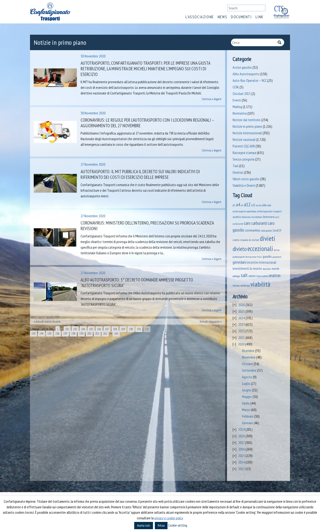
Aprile (246, 403)
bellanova (246, 217)
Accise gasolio (242, 67)
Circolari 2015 (242, 93)
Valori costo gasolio (246, 178)
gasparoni (276, 257)
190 (131, 329)
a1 (234, 205)
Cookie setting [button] (177, 525)
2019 (241, 429)
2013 (241, 468)
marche (275, 268)
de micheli (254, 240)
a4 (238, 204)
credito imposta (240, 240)
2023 (241, 324)
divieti (267, 238)
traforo (265, 276)
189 (123, 329)
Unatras (238, 172)
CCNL (236, 87)
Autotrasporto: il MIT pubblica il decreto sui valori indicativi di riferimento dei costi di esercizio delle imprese (140, 174)
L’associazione (200, 16)
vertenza (245, 286)
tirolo (258, 276)
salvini (252, 276)
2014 (241, 462)
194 (41, 334)
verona (236, 286)
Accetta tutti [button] (143, 526)
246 (116, 334)
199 (81, 334)
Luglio (246, 383)
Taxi (235, 165)
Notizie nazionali (244, 139)
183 (75, 329)
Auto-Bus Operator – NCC (250, 80)
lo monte (256, 268)
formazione (251, 257)
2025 (241, 311)
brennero (268, 217)
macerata (267, 268)
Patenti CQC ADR (244, 146)
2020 (241, 344)
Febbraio (247, 416)
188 (115, 329)
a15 (253, 205)
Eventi (237, 100)
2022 (241, 331)
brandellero (256, 217)
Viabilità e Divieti (244, 185)
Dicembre (248, 350)
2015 (241, 455)
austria (237, 217)
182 (67, 329)
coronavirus (252, 230)
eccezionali (260, 248)
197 (65, 334)
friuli (259, 257)
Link (260, 16)
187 (107, 329)
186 (99, 329)
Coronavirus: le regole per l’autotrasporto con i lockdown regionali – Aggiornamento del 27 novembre (147, 123)
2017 (241, 442)
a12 (247, 204)
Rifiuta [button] (161, 526)
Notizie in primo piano (247, 126)
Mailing (237, 106)
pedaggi (236, 276)
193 (33, 334)
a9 (242, 205)
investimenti (241, 268)
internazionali (267, 262)
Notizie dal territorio (246, 119)
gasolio (267, 256)
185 (91, 329)
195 (49, 334)
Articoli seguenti (210, 321)
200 (89, 334)
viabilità (260, 284)
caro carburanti (255, 223)
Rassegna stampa (244, 152)
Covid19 (277, 230)
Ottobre (247, 363)
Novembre (249, 357)
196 (57, 334)
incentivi (252, 262)
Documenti (241, 16)
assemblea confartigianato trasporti (264, 211)
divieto (240, 249)
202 (105, 334)
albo (264, 205)
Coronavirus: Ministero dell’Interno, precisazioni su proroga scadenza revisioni (147, 226)
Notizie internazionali (247, 133)
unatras (275, 275)
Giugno (246, 390)
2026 (241, 304)
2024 (241, 317)
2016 (241, 449)
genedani (239, 262)
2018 (241, 436)
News (222, 16)
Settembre (249, 370)
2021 (241, 337)
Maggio (247, 396)
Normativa (240, 113)
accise (258, 205)
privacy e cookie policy (168, 518)
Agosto (247, 377)
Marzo (246, 409)
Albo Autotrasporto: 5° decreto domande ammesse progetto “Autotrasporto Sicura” (137, 282)
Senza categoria (243, 159)
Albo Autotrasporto (246, 73)
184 (83, 329)
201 (97, 334)
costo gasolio (266, 230)
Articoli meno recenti (48, 321)
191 (139, 329)
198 (73, 334)
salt (244, 275)
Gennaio (247, 422)
